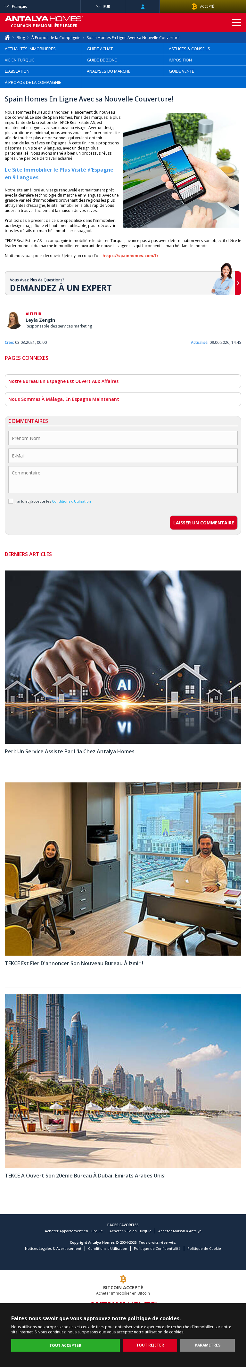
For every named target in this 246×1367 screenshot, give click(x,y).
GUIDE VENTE (181, 71)
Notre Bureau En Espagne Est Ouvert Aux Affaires (63, 381)
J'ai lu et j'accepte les (53, 501)
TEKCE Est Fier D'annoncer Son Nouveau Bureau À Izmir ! (74, 963)
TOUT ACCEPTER (65, 1345)
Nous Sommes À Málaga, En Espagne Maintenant (63, 399)
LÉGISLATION (17, 71)
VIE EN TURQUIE (20, 60)
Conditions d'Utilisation (107, 1248)
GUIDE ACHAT (100, 49)
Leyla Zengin (40, 320)
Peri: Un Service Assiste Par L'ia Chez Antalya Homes (70, 751)
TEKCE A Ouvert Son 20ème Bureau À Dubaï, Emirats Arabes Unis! (85, 1175)
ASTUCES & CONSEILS (189, 49)
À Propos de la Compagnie (55, 37)
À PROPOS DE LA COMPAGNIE (33, 82)
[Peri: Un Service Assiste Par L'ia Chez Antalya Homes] (123, 742)
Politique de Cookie (204, 1248)
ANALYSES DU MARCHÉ (108, 71)
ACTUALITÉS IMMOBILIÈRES (30, 49)
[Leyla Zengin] (13, 320)
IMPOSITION (180, 60)
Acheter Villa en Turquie (131, 1230)
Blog (21, 37)
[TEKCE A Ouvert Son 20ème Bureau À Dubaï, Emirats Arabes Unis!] (123, 1166)
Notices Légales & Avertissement (53, 1248)
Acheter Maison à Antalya (179, 1230)
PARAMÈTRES (207, 1345)
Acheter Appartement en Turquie (74, 1230)
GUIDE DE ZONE (102, 60)
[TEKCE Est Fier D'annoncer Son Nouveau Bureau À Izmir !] (123, 954)
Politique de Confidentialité (157, 1248)
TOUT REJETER (150, 1345)
